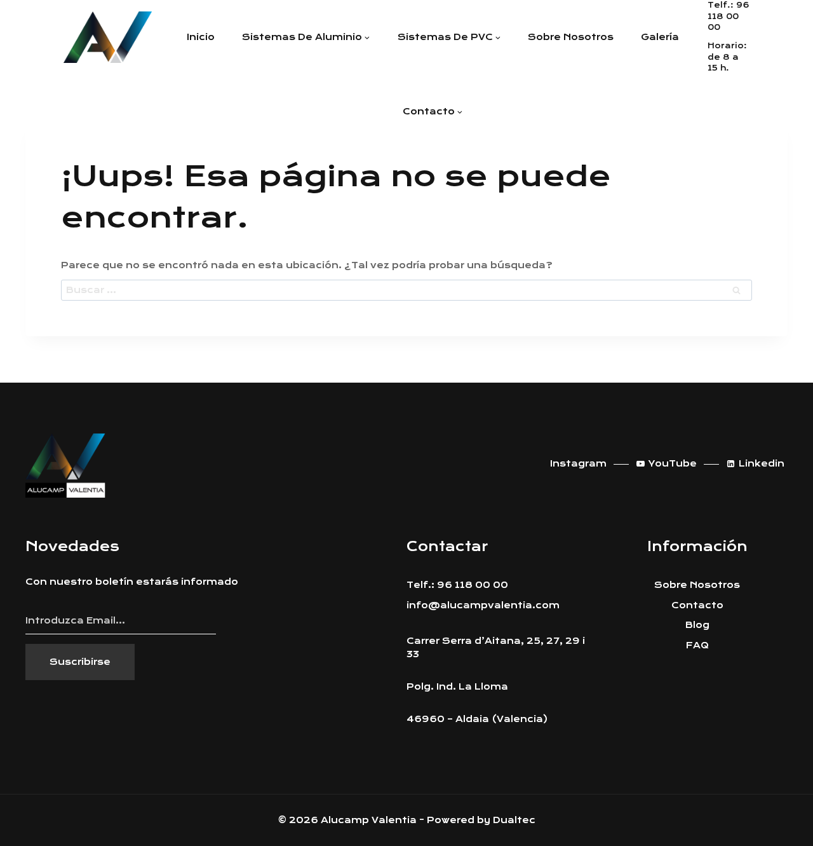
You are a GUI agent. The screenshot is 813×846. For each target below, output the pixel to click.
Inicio (201, 37)
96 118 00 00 (728, 16)
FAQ (697, 645)
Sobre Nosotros (697, 585)
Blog (697, 625)
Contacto (697, 605)
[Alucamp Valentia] (108, 36)
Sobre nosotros (571, 37)
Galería (660, 37)
